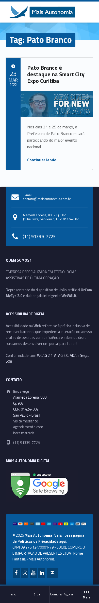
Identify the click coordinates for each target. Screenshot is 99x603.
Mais (86, 597)
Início (12, 594)
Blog (37, 594)
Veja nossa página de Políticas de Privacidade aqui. (48, 538)
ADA (73, 355)
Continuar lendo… (43, 160)
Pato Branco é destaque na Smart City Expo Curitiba (56, 74)
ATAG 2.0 (61, 355)
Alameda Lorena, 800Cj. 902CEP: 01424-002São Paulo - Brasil (29, 406)
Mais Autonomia (38, 535)
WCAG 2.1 (45, 355)
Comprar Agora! (62, 594)
